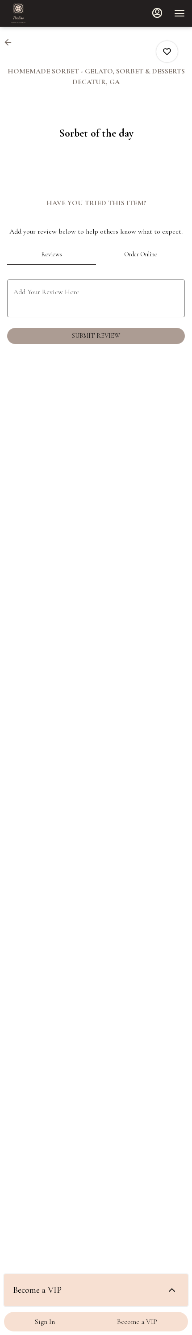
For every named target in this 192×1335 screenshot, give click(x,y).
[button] (10, 42)
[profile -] (157, 13)
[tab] (51, 254)
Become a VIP (137, 1321)
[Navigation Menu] (179, 13)
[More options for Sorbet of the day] (167, 51)
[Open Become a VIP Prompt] (172, 1290)
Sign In (45, 1321)
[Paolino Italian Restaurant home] (47, 13)
